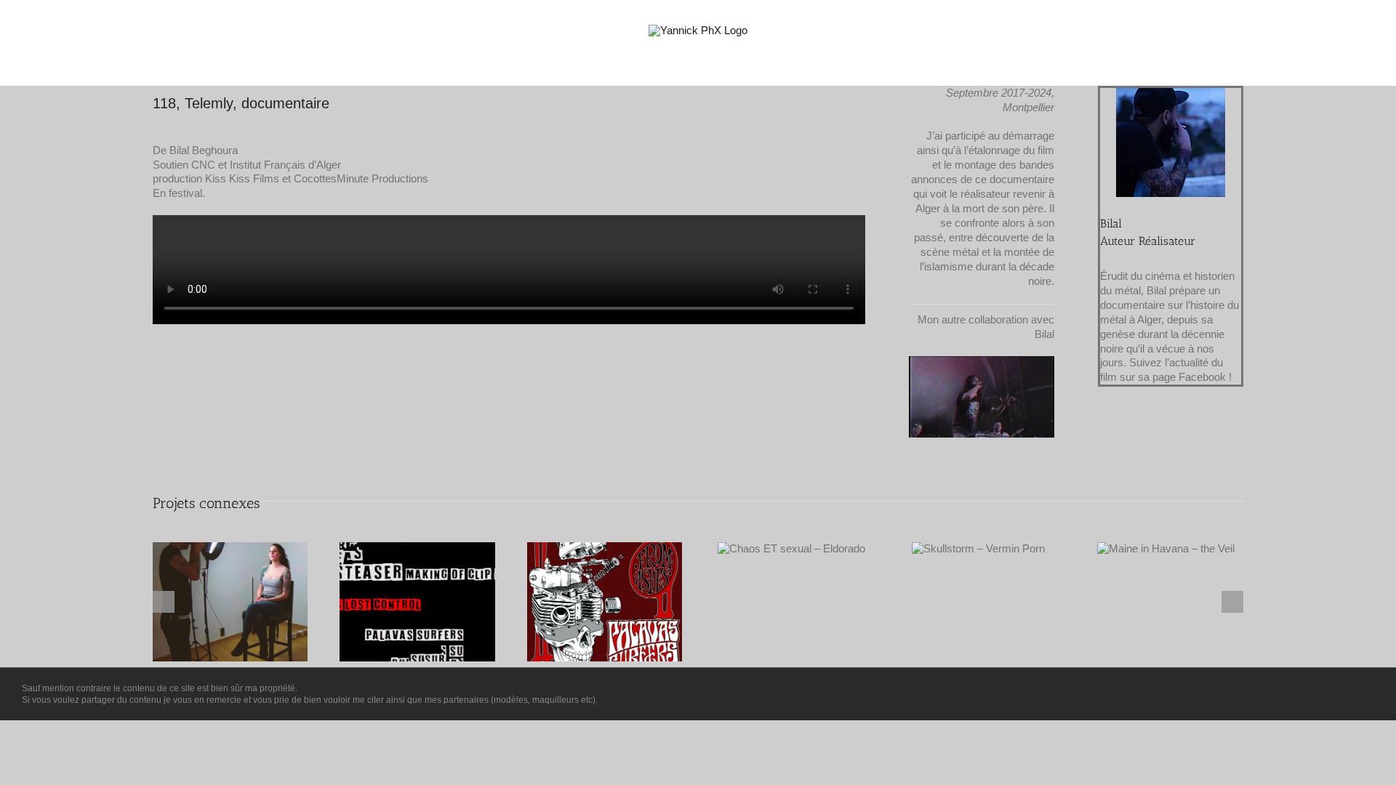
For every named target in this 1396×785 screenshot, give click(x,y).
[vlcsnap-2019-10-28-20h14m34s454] (981, 361)
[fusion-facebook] (1236, 230)
